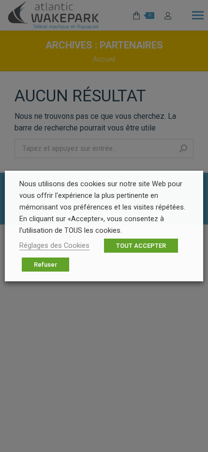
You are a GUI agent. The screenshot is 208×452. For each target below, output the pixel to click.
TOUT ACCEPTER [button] (141, 245)
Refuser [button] (45, 264)
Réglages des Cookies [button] (54, 245)
